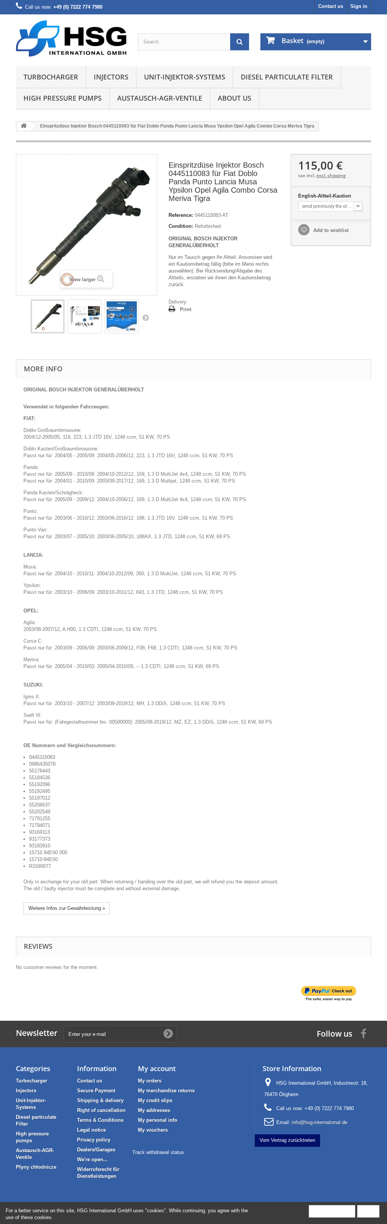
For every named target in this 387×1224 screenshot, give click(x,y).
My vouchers (153, 1130)
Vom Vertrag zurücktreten (287, 1140)
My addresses (154, 1110)
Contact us (330, 6)
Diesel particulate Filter (287, 76)
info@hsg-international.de (319, 1122)
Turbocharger (50, 76)
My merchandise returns (166, 1090)
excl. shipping (331, 175)
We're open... (92, 1159)
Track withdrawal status (158, 1152)
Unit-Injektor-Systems (184, 76)
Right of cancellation (101, 1110)
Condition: (181, 226)
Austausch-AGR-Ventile (159, 98)
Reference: (181, 215)
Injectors (111, 76)
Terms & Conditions (100, 1120)
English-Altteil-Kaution (325, 196)
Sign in (358, 6)
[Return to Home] (24, 126)
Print (185, 309)
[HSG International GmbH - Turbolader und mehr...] (71, 38)
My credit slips (155, 1100)
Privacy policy (93, 1140)
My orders (149, 1081)
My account (157, 1068)
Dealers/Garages (96, 1149)
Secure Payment (96, 1090)
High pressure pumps (62, 98)
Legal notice (91, 1130)
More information (332, 1211)
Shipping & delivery (100, 1100)
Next (145, 317)
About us (234, 98)
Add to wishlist (330, 230)
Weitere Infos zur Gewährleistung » (66, 908)
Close (368, 1211)
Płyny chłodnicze (36, 1167)
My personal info (157, 1120)
